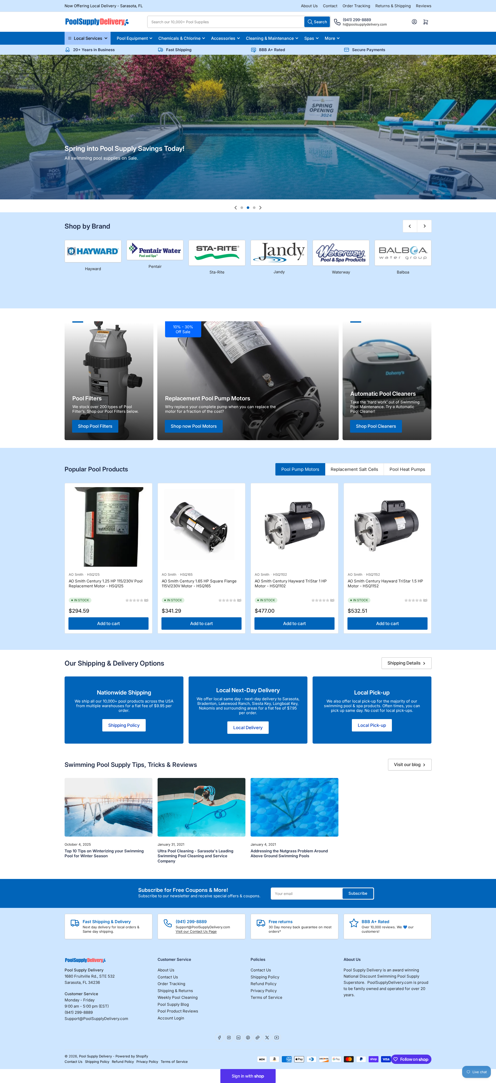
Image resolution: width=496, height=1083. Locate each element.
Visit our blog (407, 764)
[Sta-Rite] (217, 253)
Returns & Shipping (393, 5)
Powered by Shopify (131, 1056)
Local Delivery (248, 727)
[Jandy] (279, 253)
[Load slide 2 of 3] (248, 208)
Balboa (403, 272)
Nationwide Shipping (124, 692)
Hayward (93, 268)
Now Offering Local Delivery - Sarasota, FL (104, 5)
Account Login (171, 1018)
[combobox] (239, 22)
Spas (309, 38)
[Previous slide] (236, 208)
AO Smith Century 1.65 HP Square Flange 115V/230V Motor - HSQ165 (199, 584)
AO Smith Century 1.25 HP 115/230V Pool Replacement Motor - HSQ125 (106, 584)
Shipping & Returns (175, 990)
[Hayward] (93, 251)
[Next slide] (260, 208)
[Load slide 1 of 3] (242, 208)
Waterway (341, 272)
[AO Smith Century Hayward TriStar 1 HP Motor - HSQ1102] (294, 527)
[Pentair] (155, 250)
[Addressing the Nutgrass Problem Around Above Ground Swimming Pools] (294, 807)
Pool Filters (87, 398)
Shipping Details (404, 663)
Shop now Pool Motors (194, 426)
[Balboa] (403, 253)
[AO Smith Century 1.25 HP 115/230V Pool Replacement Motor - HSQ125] (108, 527)
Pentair (155, 266)
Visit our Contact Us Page (196, 931)
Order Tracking (356, 5)
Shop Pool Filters (95, 426)
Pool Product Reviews (178, 1011)
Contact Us (168, 977)
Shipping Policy (124, 725)
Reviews (423, 5)
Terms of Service (266, 997)
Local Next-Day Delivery (248, 690)
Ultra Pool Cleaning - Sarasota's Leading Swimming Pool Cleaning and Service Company (195, 855)
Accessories (223, 38)
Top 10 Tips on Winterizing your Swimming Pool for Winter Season (104, 853)
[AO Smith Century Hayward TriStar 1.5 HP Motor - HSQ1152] (387, 527)
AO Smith (76, 574)
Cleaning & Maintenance (270, 38)
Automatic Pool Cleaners (383, 393)
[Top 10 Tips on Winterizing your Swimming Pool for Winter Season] (108, 807)
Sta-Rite (217, 272)
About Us (309, 5)
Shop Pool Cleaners (376, 426)
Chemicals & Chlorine (179, 38)
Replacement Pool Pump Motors (207, 398)
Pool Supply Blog (173, 1004)
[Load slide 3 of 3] (254, 208)
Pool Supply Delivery (95, 1056)
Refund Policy (263, 983)
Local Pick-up (372, 692)
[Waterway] (341, 253)
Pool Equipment (132, 38)
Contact (330, 5)
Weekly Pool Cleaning (178, 997)
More (330, 38)
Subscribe (357, 893)
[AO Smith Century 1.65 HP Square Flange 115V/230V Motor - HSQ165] (201, 527)
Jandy (279, 271)
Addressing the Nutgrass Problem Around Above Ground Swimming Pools (289, 853)
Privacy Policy (264, 990)
